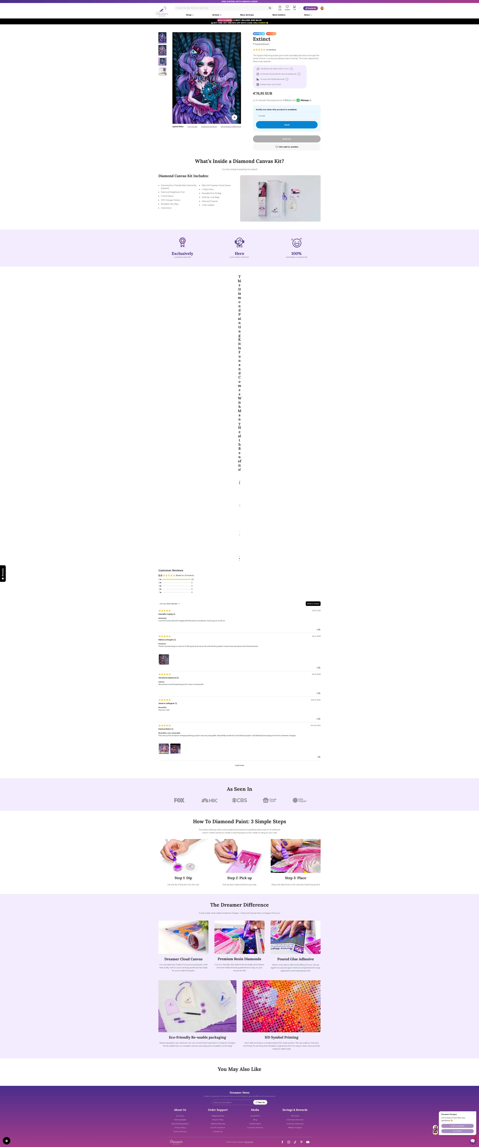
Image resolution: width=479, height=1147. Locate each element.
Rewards (312, 8)
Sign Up (261, 1102)
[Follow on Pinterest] (301, 1142)
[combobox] (223, 7)
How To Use (192, 126)
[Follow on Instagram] (288, 1142)
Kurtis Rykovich (262, 44)
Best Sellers (279, 15)
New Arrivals (247, 15)
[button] (472, 1140)
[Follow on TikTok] (295, 1142)
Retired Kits (249, 1142)
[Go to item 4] (162, 72)
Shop (188, 15)
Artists (215, 15)
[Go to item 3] (162, 62)
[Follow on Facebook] (282, 1142)
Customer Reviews (209, 126)
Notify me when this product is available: (276, 109)
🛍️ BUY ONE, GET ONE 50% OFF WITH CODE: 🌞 (239, 21)
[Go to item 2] (162, 50)
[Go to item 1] (162, 38)
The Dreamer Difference (231, 126)
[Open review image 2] (175, 749)
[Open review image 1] (164, 659)
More (307, 15)
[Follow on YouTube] (307, 1142)
